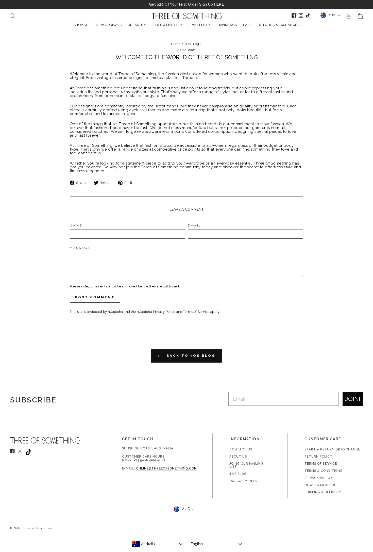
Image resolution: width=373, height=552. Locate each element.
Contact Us (240, 449)
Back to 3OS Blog (190, 356)
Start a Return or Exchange (332, 449)
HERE (219, 4)
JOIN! (352, 398)
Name (76, 225)
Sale (247, 25)
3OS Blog (191, 44)
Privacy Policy (164, 312)
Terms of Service (196, 312)
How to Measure (320, 485)
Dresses (135, 25)
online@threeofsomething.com (166, 468)
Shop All (82, 25)
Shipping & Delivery (322, 492)
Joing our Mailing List (246, 465)
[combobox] (157, 544)
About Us (238, 456)
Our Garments (243, 481)
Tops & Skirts (165, 25)
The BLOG (238, 474)
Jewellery (198, 25)
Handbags (227, 25)
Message (80, 247)
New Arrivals (109, 25)
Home (176, 44)
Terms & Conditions (323, 471)
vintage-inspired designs (120, 78)
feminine (169, 96)
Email (194, 225)
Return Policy (318, 456)
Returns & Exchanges (278, 25)
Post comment (95, 297)
